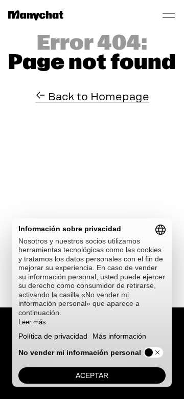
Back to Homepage (97, 97)
